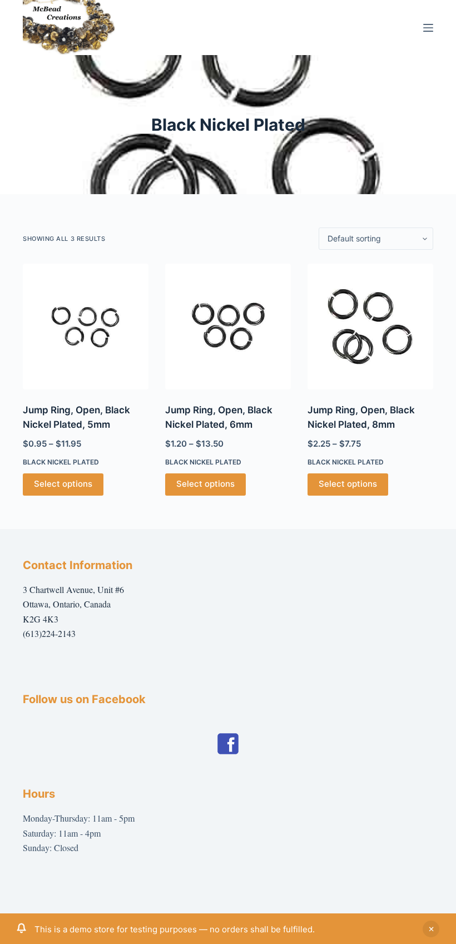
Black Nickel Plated (61, 462)
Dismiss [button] (431, 929)
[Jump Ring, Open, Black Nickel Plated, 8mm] (370, 326)
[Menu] (428, 28)
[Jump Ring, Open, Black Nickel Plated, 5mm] (85, 326)
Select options (63, 483)
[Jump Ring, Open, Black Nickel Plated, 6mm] (228, 326)
